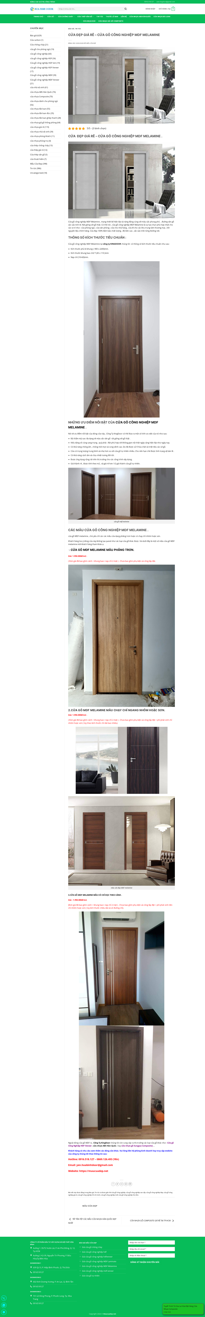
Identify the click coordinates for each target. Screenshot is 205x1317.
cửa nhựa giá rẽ (37, 127)
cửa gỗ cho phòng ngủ (40, 49)
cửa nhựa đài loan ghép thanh (43, 118)
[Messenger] (4, 1313)
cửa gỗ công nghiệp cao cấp (136, 1192)
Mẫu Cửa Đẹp (36, 163)
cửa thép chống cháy (39, 145)
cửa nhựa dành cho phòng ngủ (44, 101)
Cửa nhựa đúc (89, 21)
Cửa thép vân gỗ (84, 16)
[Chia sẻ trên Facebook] (113, 1184)
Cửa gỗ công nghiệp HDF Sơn (43, 63)
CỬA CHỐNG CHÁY (65, 16)
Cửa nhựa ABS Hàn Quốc (140, 16)
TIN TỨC (99, 16)
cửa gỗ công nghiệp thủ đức (128, 1195)
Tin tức (33, 168)
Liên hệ (124, 16)
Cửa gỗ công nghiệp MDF (41, 75)
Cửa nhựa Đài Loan (162, 16)
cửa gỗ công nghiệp (39, 53)
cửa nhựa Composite (39, 96)
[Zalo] (4, 1306)
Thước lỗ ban (112, 16)
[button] (150, 9)
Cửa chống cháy (37, 44)
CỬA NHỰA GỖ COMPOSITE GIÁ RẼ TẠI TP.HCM (150, 1220)
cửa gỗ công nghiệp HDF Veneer (44, 67)
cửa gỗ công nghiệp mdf (109, 1195)
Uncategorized (36, 173)
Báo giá (33, 35)
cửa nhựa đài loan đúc (40, 113)
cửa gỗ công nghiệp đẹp (154, 1192)
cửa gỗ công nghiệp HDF (41, 58)
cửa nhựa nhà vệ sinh (39, 131)
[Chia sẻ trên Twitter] (117, 1184)
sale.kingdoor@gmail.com (165, 2)
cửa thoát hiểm (37, 159)
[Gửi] (125, 9)
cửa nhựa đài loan (38, 108)
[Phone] (4, 1298)
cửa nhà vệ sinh (37, 87)
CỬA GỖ (50, 16)
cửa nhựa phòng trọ (39, 141)
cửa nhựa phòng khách (40, 136)
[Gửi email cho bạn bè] (122, 1184)
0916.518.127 (149, 2)
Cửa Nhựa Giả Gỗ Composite (110, 21)
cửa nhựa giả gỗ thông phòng (43, 122)
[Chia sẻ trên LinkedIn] (130, 1184)
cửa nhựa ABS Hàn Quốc (41, 92)
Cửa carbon (35, 40)
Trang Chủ (38, 16)
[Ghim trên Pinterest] (126, 1184)
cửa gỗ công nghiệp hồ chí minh (89, 1195)
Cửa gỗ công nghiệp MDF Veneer (44, 79)
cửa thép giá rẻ (37, 150)
